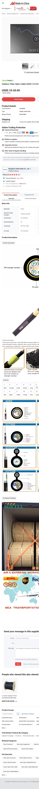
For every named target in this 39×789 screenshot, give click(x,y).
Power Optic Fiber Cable (10, 767)
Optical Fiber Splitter (27, 749)
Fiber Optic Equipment (23, 744)
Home (3, 13)
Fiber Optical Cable (7, 721)
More (3, 775)
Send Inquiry (18, 99)
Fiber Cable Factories (26, 758)
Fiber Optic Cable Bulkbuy (10, 771)
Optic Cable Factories (9, 762)
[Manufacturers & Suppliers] (19, 3)
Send (18, 664)
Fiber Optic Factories (9, 758)
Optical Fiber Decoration (10, 749)
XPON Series (23, 718)
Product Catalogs (28, 714)
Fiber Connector (8, 744)
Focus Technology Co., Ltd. (24, 781)
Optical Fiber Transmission (27, 721)
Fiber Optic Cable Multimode (29, 767)
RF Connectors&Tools (25, 724)
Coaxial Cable (6, 724)
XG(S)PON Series (7, 718)
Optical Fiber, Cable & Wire (27, 13)
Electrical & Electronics (13, 13)
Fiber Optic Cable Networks (28, 762)
